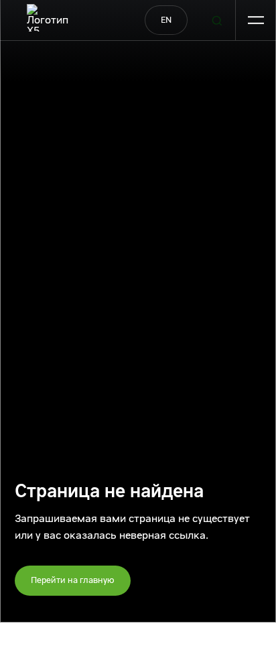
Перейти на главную (73, 580)
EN (166, 20)
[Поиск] (216, 20)
